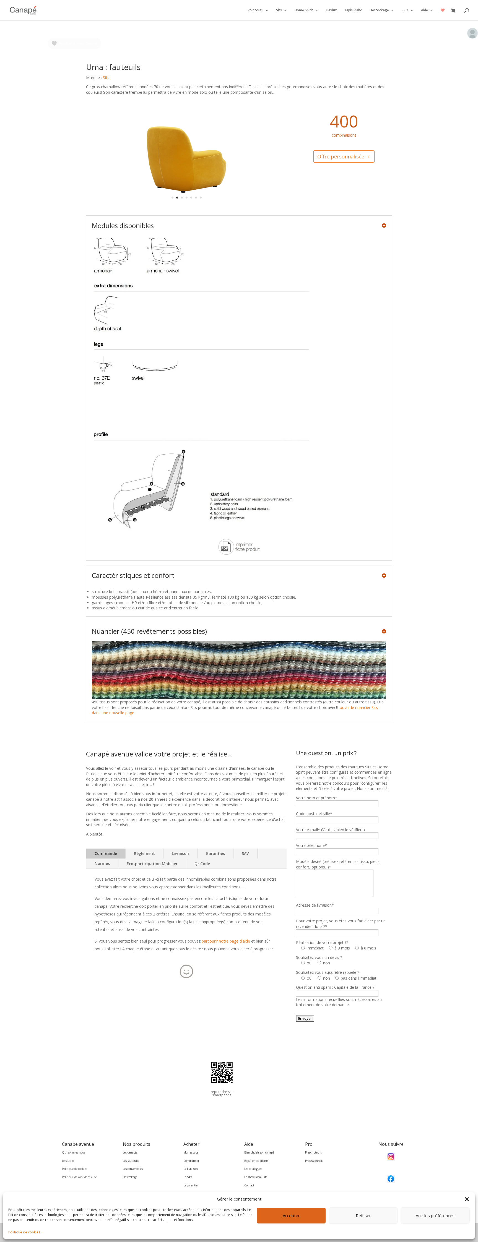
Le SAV (187, 1177)
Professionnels (314, 1161)
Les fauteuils (131, 1161)
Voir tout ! (255, 10)
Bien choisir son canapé (259, 1152)
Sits (279, 10)
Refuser (363, 1215)
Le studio (68, 1161)
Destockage (379, 10)
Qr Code (202, 863)
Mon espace (190, 1152)
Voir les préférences (435, 1215)
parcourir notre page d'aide (226, 941)
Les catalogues (253, 1169)
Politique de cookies (24, 1232)
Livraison (180, 853)
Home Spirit (304, 10)
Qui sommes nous (73, 1152)
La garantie (190, 1185)
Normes (102, 863)
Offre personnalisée (340, 156)
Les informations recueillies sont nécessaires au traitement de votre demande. (339, 1002)
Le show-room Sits (255, 1177)
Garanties (215, 853)
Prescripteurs (313, 1152)
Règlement (144, 853)
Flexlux (331, 10)
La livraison (190, 1169)
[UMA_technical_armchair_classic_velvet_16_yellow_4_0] (186, 206)
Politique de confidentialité (79, 1177)
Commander (191, 1161)
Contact (249, 1185)
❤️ (443, 10)
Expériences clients (256, 1161)
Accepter (291, 1215)
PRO (405, 10)
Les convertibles (133, 1169)
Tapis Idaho (353, 10)
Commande (106, 853)
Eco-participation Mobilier (152, 863)
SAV (245, 853)
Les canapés (130, 1152)
